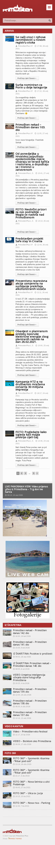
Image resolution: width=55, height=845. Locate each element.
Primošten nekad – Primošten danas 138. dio (30, 702)
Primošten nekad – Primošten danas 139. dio (30, 690)
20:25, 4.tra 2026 (21, 683)
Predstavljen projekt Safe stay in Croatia (29, 240)
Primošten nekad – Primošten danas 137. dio (30, 713)
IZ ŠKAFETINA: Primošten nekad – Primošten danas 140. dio (32, 664)
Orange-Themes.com (15, 838)
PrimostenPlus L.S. (25, 173)
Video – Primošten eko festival (30, 731)
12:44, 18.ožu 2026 (22, 695)
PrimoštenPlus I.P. (24, 46)
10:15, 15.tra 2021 (21, 796)
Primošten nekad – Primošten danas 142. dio (30, 632)
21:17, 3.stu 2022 (21, 776)
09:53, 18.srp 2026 (22, 657)
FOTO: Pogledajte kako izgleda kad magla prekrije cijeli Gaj (31, 434)
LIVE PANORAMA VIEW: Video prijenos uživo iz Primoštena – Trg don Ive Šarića (26, 489)
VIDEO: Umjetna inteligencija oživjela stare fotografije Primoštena (29, 677)
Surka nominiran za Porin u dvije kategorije (31, 86)
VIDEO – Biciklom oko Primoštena (32, 741)
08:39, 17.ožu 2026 (22, 744)
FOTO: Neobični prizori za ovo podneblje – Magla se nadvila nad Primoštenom (31, 213)
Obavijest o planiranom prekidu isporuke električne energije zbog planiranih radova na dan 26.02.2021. (32, 336)
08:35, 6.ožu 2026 (21, 707)
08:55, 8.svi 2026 (21, 669)
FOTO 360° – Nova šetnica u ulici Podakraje (31, 783)
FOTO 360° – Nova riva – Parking (31, 802)
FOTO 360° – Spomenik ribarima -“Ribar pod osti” (31, 760)
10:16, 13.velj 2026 (22, 718)
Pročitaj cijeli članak (26, 78)
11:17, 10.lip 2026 (21, 735)
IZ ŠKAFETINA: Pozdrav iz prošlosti (32, 653)
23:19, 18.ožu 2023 (22, 764)
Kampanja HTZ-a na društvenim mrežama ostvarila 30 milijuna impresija (30, 386)
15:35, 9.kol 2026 (21, 648)
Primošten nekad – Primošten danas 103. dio (30, 127)
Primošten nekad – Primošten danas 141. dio (30, 643)
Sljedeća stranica (37, 473)
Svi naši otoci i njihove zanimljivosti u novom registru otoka (31, 39)
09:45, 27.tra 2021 (21, 788)
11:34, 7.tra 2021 (21, 806)
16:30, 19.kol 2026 (22, 636)
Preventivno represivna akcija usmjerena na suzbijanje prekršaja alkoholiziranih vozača (31, 285)
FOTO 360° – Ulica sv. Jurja (28, 793)
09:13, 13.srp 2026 (14, 495)
